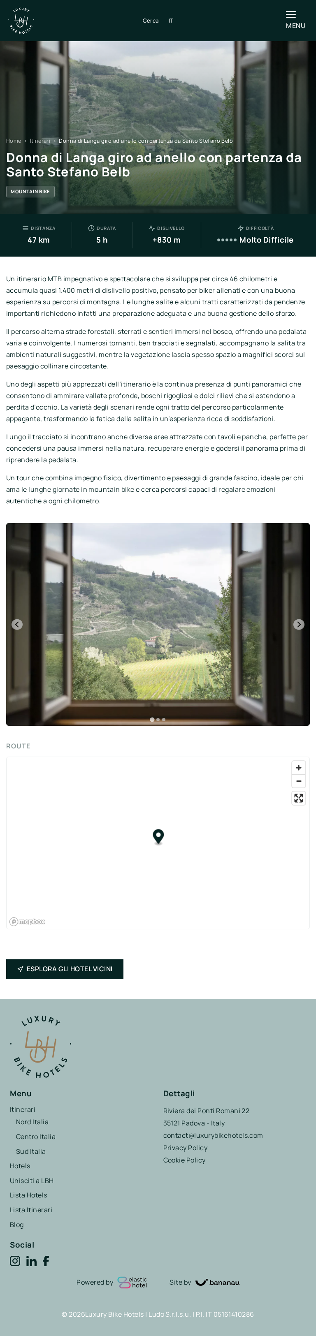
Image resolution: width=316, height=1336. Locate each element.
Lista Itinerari (31, 1209)
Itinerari (40, 140)
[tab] (152, 719)
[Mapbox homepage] (27, 921)
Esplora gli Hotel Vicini (70, 968)
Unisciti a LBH (32, 1180)
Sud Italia (31, 1151)
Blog (17, 1224)
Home (13, 140)
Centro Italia (36, 1136)
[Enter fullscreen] (298, 798)
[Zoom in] (298, 767)
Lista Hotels (28, 1194)
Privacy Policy (185, 1147)
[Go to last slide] (17, 624)
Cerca (151, 20)
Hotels (20, 1165)
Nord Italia (32, 1121)
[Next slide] (298, 624)
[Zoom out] (298, 780)
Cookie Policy (184, 1160)
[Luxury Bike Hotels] (75, 20)
